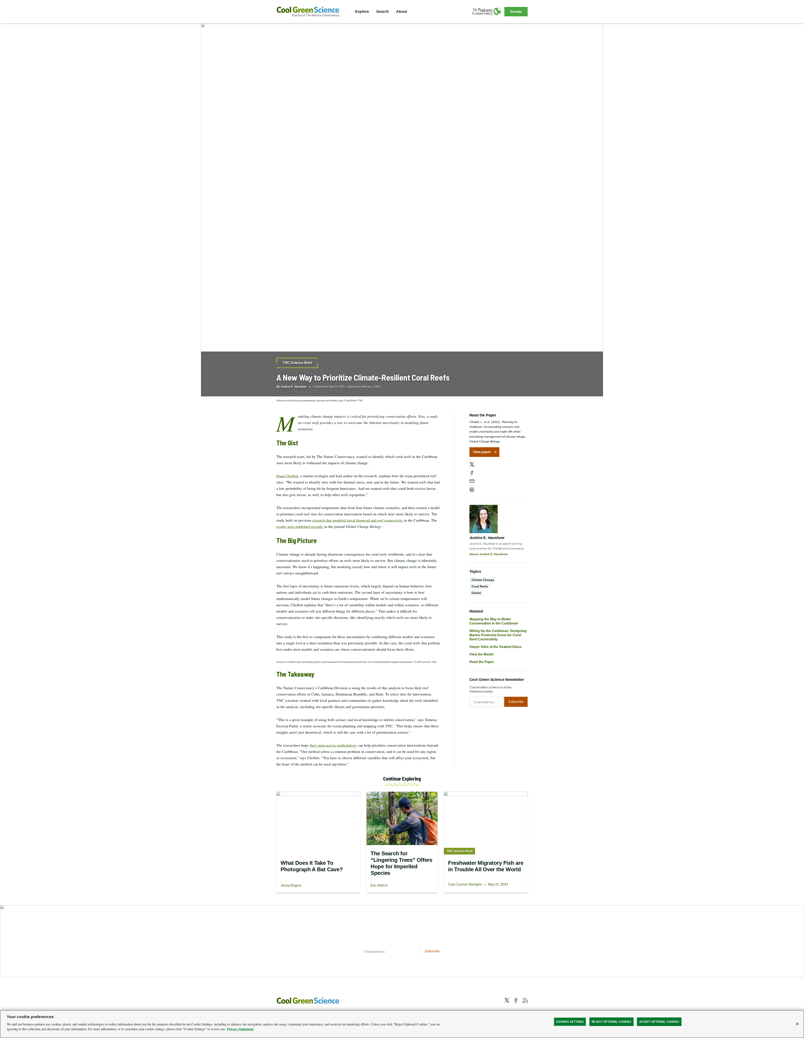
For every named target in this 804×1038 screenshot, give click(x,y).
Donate (516, 11)
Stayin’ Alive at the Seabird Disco (495, 647)
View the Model (481, 654)
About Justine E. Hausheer (488, 554)
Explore (362, 11)
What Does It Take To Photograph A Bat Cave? (312, 866)
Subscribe (515, 701)
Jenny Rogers (291, 885)
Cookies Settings (570, 1021)
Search (382, 11)
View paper (482, 452)
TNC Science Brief (297, 363)
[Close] (797, 1023)
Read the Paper (481, 662)
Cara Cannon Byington (465, 884)
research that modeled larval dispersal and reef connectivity (357, 520)
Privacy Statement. (240, 1029)
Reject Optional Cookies (611, 1021)
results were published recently (299, 526)
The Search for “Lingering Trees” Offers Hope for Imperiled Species (401, 863)
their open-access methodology (333, 745)
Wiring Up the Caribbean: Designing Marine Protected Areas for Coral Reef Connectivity (498, 635)
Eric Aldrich (379, 885)
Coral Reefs (480, 586)
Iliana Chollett (287, 475)
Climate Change (483, 580)
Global (476, 593)
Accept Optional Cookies (659, 1021)
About (401, 11)
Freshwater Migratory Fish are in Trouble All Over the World (485, 866)
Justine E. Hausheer (294, 386)
